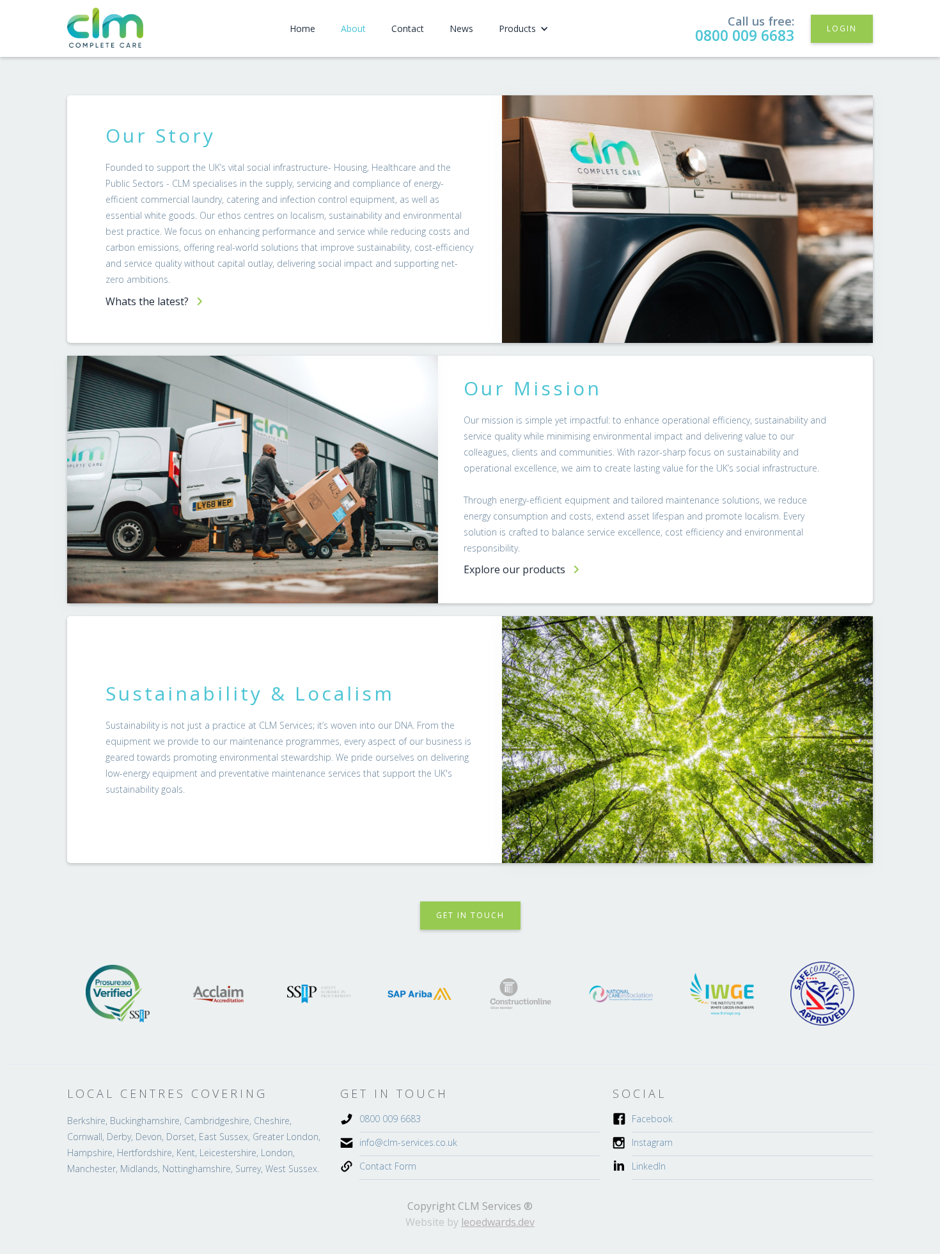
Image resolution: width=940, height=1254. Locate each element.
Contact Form (387, 1166)
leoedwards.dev (498, 1222)
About (353, 28)
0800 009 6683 (744, 35)
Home (302, 28)
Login (842, 28)
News (461, 28)
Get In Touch (470, 915)
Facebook (652, 1119)
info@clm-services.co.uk (408, 1142)
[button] (523, 28)
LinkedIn (649, 1166)
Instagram (652, 1142)
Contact (407, 28)
